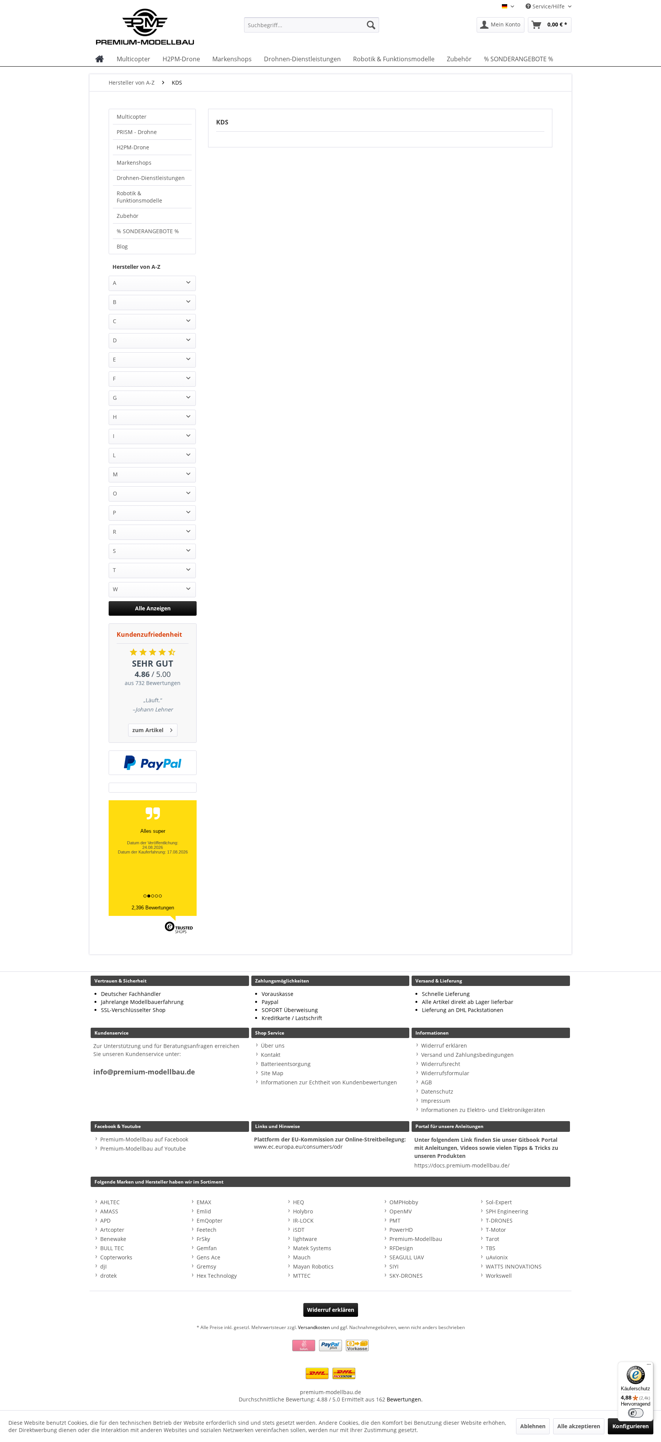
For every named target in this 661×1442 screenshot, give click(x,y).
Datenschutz (437, 1091)
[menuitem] (311, 25)
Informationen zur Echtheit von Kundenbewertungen (329, 1082)
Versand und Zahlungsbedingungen (467, 1054)
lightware (305, 1239)
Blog (122, 246)
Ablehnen (532, 1426)
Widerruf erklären (444, 1045)
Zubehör (127, 215)
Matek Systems (312, 1248)
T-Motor (496, 1229)
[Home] (100, 59)
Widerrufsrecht (440, 1064)
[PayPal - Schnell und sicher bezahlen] (153, 762)
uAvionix (497, 1257)
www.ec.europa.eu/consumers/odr (298, 1146)
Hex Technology (217, 1275)
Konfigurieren (630, 1426)
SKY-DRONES (406, 1275)
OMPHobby (403, 1202)
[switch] (635, 1412)
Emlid (204, 1211)
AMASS (109, 1211)
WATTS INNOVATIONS (514, 1266)
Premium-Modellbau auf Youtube (143, 1148)
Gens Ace (208, 1257)
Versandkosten (314, 1327)
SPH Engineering (507, 1211)
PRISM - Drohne (137, 132)
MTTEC (302, 1275)
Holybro (303, 1211)
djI (103, 1266)
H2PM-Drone (133, 147)
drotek (108, 1275)
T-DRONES (499, 1220)
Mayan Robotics (313, 1266)
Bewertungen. (405, 1399)
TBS (490, 1248)
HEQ (298, 1202)
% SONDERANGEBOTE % (148, 231)
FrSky (203, 1239)
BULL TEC (112, 1248)
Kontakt (270, 1054)
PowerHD (401, 1229)
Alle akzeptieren (578, 1426)
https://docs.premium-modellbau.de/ (462, 1165)
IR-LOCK (303, 1220)
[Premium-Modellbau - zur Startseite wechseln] (152, 25)
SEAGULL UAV (406, 1257)
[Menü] (648, 1366)
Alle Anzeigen (153, 608)
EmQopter (210, 1220)
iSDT (298, 1229)
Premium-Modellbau (415, 1239)
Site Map (272, 1073)
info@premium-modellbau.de (144, 1072)
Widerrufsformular (445, 1073)
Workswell (499, 1275)
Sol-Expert (499, 1202)
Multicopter (132, 116)
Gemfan (207, 1248)
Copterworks (116, 1257)
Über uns (273, 1045)
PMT (395, 1220)
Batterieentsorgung (286, 1064)
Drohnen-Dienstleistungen (151, 177)
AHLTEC (110, 1202)
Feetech (207, 1229)
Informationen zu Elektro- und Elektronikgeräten (483, 1109)
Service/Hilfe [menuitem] (548, 6)
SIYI (394, 1266)
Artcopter (112, 1229)
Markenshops (134, 162)
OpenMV (400, 1211)
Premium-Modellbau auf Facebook (144, 1139)
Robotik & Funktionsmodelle (139, 197)
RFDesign (401, 1248)
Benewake (113, 1239)
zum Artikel (147, 730)
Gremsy (206, 1266)
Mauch (302, 1257)
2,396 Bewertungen (153, 908)
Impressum (435, 1100)
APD (105, 1220)
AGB (426, 1082)
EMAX (204, 1202)
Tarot (492, 1239)
